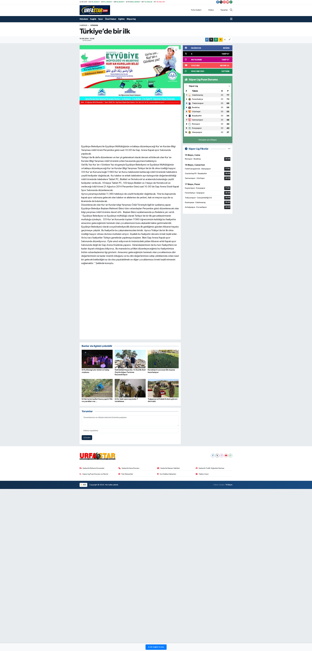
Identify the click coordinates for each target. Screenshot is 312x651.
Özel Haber (110, 19)
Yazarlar (224, 10)
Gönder (87, 438)
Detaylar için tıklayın (208, 140)
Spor (100, 19)
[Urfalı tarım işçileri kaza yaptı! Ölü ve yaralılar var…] (97, 388)
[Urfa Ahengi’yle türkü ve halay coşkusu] (97, 359)
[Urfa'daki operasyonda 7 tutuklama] (130, 388)
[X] (217, 456)
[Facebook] (213, 456)
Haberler (83, 25)
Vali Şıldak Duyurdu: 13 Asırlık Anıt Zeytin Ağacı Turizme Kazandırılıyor (130, 372)
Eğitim (121, 19)
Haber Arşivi (204, 474)
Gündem (84, 19)
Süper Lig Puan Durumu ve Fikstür (95, 474)
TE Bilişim (228, 485)
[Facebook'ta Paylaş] (207, 40)
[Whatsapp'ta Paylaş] (216, 40)
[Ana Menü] (231, 19)
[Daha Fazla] (221, 40)
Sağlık (93, 19)
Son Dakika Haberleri (168, 474)
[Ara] (231, 10)
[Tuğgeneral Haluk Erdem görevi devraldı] (163, 388)
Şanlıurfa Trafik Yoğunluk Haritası (211, 468)
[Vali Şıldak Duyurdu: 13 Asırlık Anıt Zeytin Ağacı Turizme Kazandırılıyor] (130, 359)
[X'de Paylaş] (211, 40)
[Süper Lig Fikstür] (229, 149)
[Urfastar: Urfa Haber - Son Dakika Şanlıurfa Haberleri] (95, 10)
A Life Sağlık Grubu (156, 647)
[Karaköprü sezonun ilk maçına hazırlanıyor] (163, 359)
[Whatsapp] (230, 456)
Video (211, 10)
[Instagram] (222, 456)
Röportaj (131, 19)
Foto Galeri (196, 10)
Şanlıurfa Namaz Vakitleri (170, 468)
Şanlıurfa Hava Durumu (130, 468)
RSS (84, 485)
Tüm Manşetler (127, 474)
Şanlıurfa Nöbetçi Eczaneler (93, 468)
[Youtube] (226, 456)
